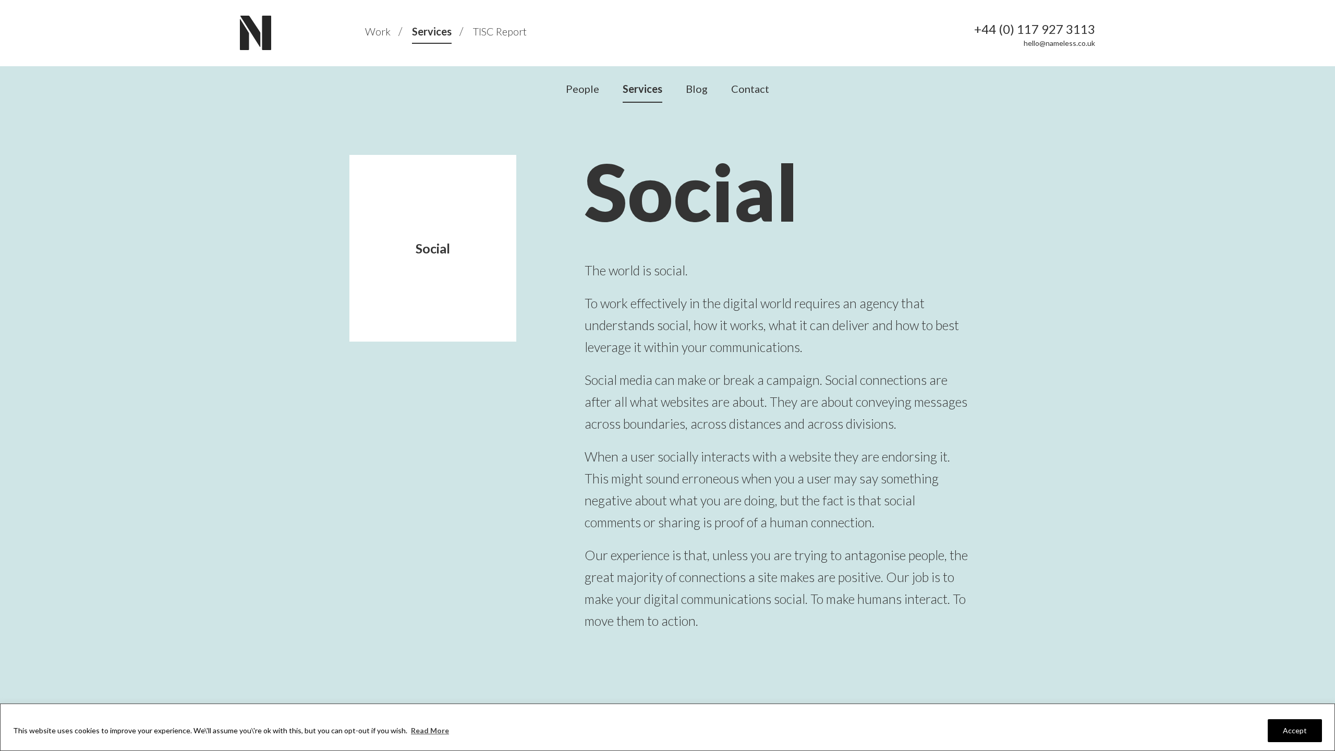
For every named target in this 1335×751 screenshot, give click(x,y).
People (582, 88)
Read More (430, 730)
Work (378, 31)
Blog (697, 88)
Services (432, 31)
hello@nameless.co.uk (1059, 43)
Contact (750, 88)
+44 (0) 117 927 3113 (1034, 29)
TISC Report (500, 31)
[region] (667, 727)
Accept (1295, 730)
